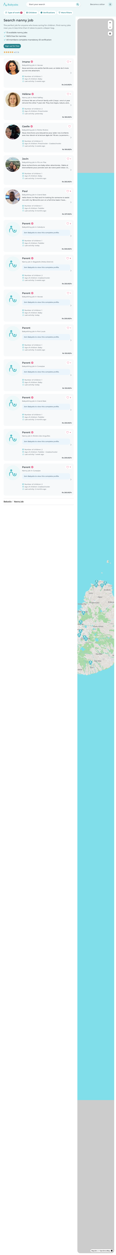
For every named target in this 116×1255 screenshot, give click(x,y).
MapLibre (94, 1251)
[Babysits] (11, 4)
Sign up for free (12, 46)
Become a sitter (97, 4)
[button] (80, 631)
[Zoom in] (110, 22)
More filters (66, 13)
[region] (95, 636)
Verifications (49, 13)
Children (32, 13)
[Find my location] (110, 33)
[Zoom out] (110, 27)
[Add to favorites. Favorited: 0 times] (69, 126)
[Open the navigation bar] (110, 4)
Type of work (14, 13)
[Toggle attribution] (111, 1250)
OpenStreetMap (105, 1251)
